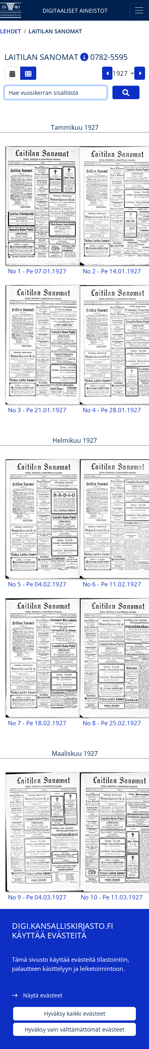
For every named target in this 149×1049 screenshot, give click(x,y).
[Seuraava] (139, 73)
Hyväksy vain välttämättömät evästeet (74, 1029)
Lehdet (10, 31)
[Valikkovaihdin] (139, 10)
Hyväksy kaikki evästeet (74, 1013)
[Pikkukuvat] (28, 73)
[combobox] (123, 73)
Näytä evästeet (42, 995)
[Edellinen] (107, 73)
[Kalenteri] (12, 73)
